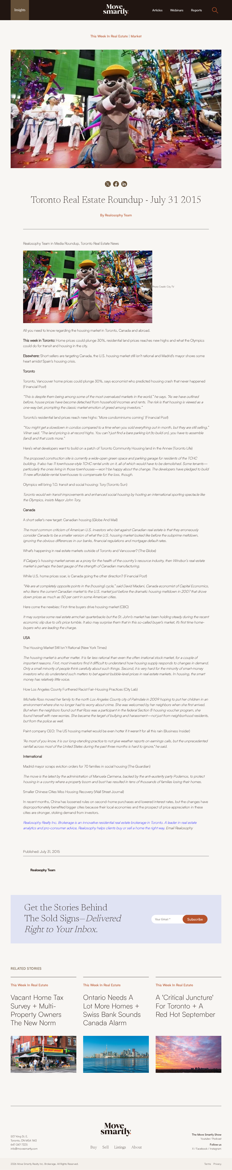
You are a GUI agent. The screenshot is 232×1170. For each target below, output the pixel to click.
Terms (207, 1163)
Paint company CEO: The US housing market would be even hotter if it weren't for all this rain (93, 731)
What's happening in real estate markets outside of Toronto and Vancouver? (80, 550)
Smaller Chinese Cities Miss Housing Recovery (58, 791)
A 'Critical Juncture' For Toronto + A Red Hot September (185, 1005)
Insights (19, 10)
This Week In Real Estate (109, 36)
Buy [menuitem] (93, 1148)
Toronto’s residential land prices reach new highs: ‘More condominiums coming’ (84, 417)
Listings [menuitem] (120, 1148)
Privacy (217, 1163)
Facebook (202, 1148)
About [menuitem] (136, 1148)
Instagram (215, 1148)
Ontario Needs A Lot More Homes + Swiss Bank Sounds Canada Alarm (112, 1010)
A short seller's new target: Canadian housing (57, 519)
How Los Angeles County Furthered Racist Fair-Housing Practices (73, 689)
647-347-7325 (19, 1144)
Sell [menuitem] (105, 1148)
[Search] (215, 10)
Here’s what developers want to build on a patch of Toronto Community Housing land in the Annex (98, 448)
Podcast (216, 1138)
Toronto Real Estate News (100, 243)
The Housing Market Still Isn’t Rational (51, 647)
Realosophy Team (118, 215)
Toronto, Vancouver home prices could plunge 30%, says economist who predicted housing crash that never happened (114, 381)
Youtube (205, 1138)
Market (136, 36)
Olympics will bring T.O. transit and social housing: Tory (65, 484)
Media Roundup (66, 243)
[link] (116, 9)
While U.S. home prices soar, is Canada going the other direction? (73, 576)
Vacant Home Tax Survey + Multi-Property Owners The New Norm (37, 1010)
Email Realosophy (179, 828)
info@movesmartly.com (24, 1148)
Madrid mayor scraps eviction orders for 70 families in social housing (75, 766)
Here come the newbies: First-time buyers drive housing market (71, 606)
